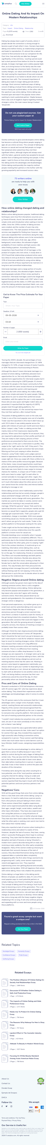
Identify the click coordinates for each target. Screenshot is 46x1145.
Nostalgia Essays (8, 951)
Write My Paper (23, 348)
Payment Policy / (7, 1121)
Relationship (29, 28)
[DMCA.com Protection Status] (40, 1081)
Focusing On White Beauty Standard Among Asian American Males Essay (24, 1057)
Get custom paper (23, 125)
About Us (5, 1079)
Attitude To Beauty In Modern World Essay (27, 1044)
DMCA (4, 1097)
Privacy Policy (16, 1121)
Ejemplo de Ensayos (9, 1093)
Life (11, 25)
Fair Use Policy (20, 1118)
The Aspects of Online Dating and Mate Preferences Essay (25, 1002)
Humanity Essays (24, 951)
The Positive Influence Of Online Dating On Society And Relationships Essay (27, 981)
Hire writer (25, 4)
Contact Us (6, 1083)
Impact (10, 28)
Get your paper (23, 929)
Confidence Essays (9, 955)
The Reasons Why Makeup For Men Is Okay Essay (27, 1023)
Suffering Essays (8, 959)
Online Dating (18, 28)
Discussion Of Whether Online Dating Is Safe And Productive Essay (26, 991)
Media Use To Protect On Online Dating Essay (25, 1013)
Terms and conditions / (9, 1118)
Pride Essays (23, 955)
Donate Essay (7, 1088)
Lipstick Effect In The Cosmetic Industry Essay (25, 1034)
